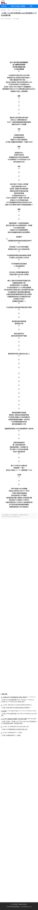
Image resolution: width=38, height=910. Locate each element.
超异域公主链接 (15, 6)
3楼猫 (15, 904)
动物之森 (3, 6)
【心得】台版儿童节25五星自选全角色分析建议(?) (15, 707)
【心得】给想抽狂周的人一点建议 (11, 735)
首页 (9, 10)
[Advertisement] (19, 40)
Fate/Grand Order (16, 10)
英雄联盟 (22, 6)
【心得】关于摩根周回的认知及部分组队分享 (14, 729)
